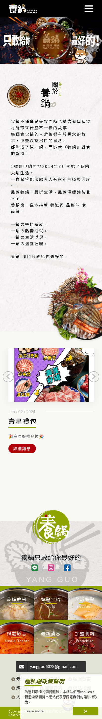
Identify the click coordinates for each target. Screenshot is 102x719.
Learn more (34, 711)
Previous (8, 377)
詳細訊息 (22, 449)
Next (94, 377)
